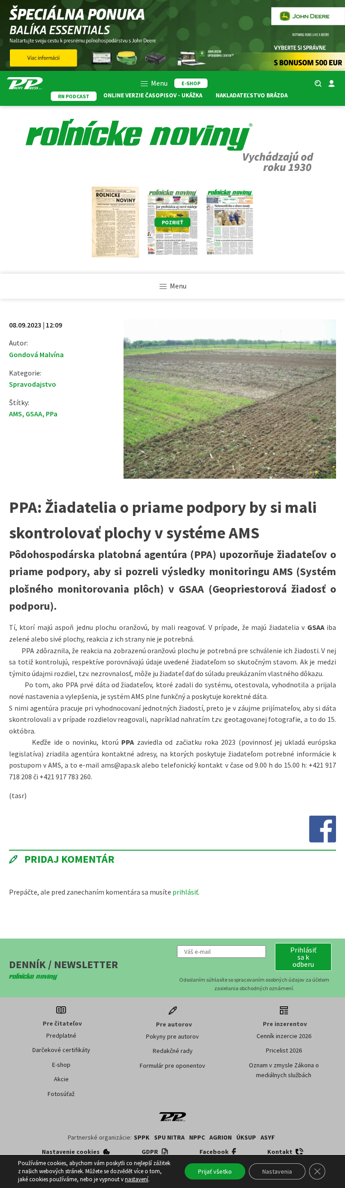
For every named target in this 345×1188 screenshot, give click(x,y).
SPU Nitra (169, 1137)
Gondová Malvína (36, 354)
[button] (303, 957)
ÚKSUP (246, 1137)
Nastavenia (277, 1171)
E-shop (61, 1065)
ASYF (268, 1137)
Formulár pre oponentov (172, 1065)
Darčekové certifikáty (61, 1050)
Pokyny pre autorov (172, 1036)
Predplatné (61, 1035)
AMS (15, 413)
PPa (52, 413)
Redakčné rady (173, 1051)
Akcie (61, 1079)
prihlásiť (185, 891)
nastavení (136, 1179)
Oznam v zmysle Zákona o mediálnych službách (284, 1070)
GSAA (34, 413)
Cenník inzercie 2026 (284, 1036)
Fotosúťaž (61, 1094)
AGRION (220, 1137)
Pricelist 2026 (284, 1050)
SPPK (142, 1137)
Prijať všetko (215, 1171)
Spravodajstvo (32, 384)
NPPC (197, 1137)
